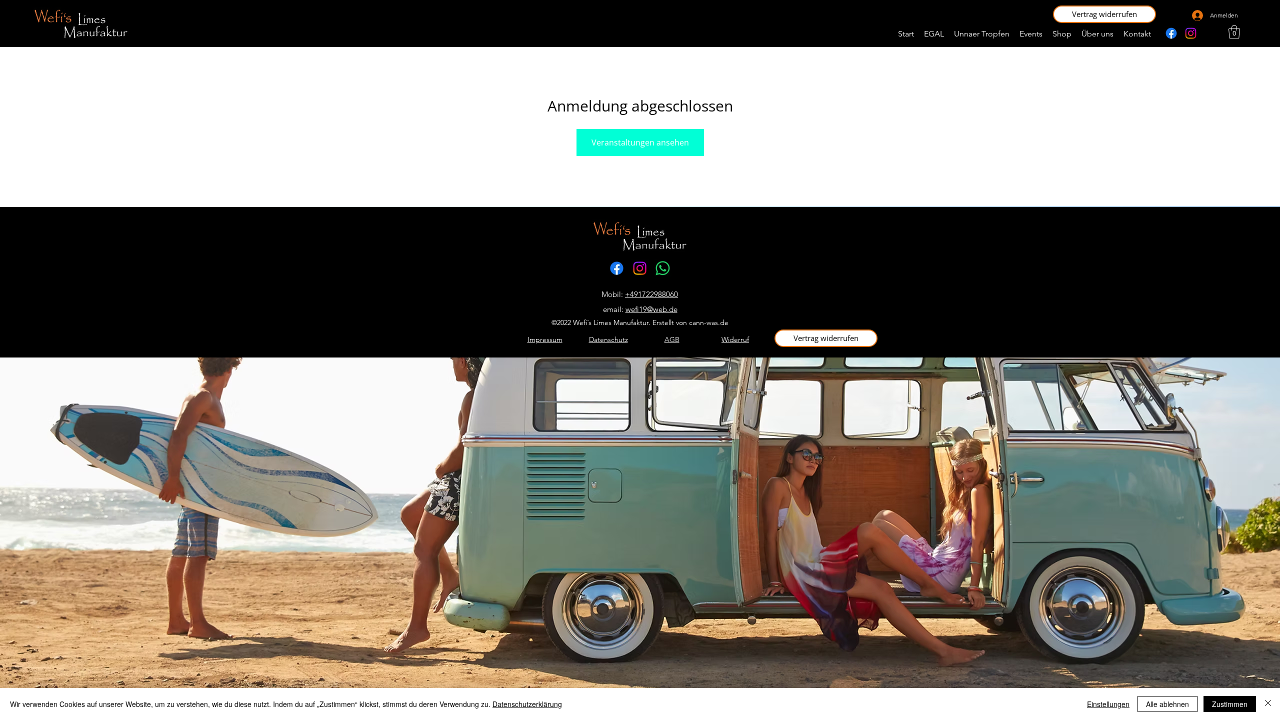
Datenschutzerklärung (527, 704)
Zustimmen (1230, 704)
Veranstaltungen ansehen (640, 142)
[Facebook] (1171, 33)
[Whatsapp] (663, 268)
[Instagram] (1191, 33)
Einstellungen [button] (1108, 704)
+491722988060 (651, 294)
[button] (1104, 14)
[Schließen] (1268, 704)
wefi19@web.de (652, 309)
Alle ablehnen (1167, 704)
